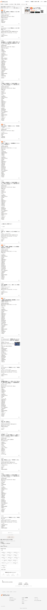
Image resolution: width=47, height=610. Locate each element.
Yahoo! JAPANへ (3, 606)
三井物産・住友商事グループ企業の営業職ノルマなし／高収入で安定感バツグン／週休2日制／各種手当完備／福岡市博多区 (10, 84)
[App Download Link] (32, 12)
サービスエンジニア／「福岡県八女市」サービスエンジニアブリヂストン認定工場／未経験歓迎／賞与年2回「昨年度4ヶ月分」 (10, 340)
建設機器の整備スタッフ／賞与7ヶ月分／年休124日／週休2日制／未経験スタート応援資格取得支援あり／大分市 (10, 382)
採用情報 (23, 603)
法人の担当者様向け (11, 600)
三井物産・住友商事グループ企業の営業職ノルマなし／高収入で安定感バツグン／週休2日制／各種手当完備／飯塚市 (10, 183)
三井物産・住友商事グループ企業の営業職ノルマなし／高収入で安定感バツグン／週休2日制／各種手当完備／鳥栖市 (10, 476)
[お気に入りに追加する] (19, 24)
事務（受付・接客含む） (5, 421)
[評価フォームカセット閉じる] (19, 572)
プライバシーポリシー (24, 600)
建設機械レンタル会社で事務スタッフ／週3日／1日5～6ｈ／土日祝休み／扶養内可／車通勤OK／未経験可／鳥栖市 (10, 435)
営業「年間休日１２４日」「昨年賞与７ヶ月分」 (10, 459)
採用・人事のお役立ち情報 (37, 600)
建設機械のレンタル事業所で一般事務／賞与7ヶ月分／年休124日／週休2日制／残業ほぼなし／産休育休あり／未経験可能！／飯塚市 (10, 43)
